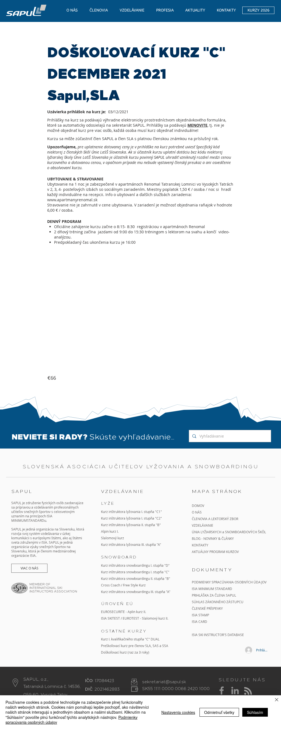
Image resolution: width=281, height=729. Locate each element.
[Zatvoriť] (276, 700)
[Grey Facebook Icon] (221, 690)
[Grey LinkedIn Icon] (235, 690)
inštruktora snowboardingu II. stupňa (136, 578)
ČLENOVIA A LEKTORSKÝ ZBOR (215, 519)
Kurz (105, 525)
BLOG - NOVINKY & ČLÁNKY (213, 538)
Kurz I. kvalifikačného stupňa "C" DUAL (130, 639)
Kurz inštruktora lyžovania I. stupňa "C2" (131, 518)
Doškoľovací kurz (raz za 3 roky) (125, 652)
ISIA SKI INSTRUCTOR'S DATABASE (218, 634)
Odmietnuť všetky (219, 712)
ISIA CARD (199, 621)
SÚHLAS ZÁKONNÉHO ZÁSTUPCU (217, 602)
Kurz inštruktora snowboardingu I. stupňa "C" (135, 572)
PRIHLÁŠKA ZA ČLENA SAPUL (214, 595)
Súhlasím (255, 712)
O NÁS (197, 512)
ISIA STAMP (200, 615)
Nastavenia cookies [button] (178, 712)
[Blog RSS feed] (248, 691)
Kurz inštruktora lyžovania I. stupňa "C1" (131, 511)
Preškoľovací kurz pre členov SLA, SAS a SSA (134, 645)
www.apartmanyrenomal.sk (72, 199)
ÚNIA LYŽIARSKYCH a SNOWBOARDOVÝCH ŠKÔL (229, 532)
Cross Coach (110, 585)
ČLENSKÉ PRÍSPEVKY (207, 608)
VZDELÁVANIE (202, 525)
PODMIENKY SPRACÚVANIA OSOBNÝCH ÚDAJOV (229, 582)
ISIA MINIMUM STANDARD (212, 588)
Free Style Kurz (134, 585)
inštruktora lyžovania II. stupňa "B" (135, 525)
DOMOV (198, 505)
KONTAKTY (200, 545)
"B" (167, 578)
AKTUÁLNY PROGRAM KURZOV (215, 551)
